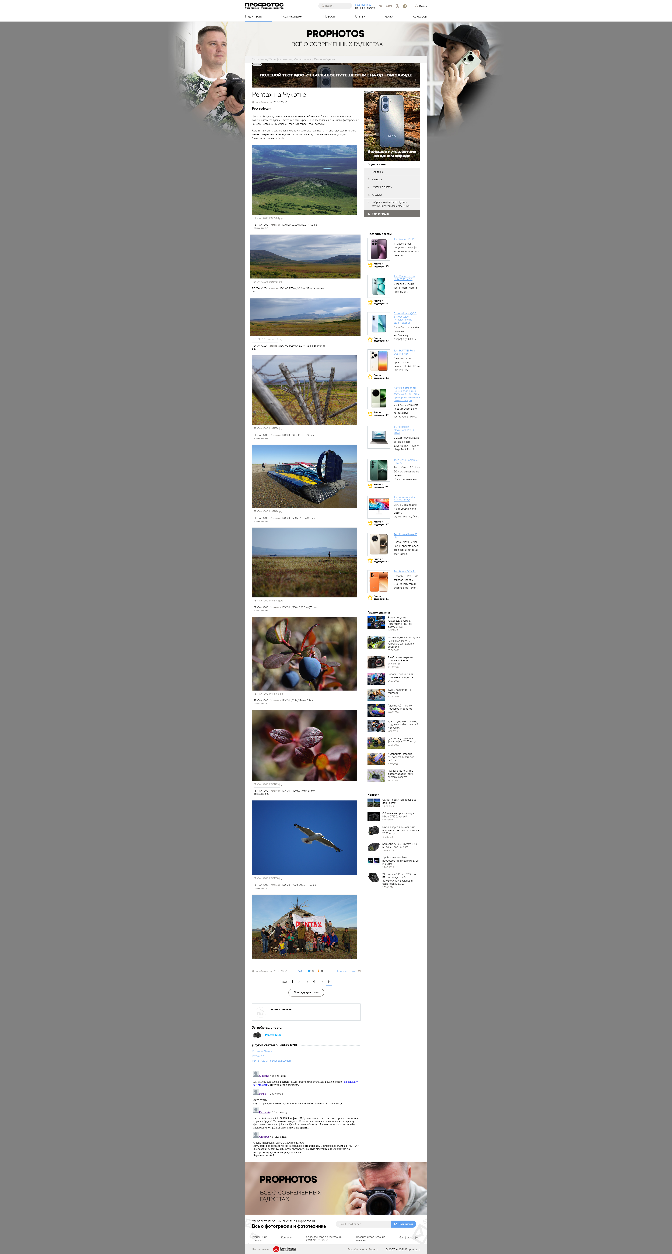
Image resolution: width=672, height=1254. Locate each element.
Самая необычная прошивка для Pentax (399, 801)
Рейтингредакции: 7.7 (381, 302)
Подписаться (406, 1223)
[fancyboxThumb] (304, 180)
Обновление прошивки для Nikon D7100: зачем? (398, 815)
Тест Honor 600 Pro (405, 571)
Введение (378, 172)
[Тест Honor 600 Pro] (379, 581)
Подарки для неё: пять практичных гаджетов (401, 675)
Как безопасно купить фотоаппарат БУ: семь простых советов (401, 774)
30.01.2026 (393, 667)
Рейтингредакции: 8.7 (381, 523)
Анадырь (377, 194)
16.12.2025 (393, 731)
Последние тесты (380, 234)
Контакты (286, 1237)
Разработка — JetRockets (363, 1249)
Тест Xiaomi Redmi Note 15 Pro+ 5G (404, 277)
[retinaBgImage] (376, 622)
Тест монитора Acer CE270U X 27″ (405, 498)
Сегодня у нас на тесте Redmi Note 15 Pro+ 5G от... (406, 288)
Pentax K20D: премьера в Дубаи (271, 1061)
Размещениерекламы (259, 1239)
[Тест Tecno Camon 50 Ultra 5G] (379, 470)
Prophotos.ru (412, 1249)
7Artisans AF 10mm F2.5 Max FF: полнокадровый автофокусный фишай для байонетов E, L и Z (399, 879)
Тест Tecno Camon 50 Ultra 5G (406, 461)
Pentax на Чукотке (262, 1051)
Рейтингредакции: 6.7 (381, 560)
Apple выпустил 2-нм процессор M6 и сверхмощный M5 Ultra (400, 861)
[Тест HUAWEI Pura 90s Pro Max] (379, 360)
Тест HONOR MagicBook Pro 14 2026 (404, 430)
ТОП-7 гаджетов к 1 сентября (399, 691)
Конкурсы (420, 16)
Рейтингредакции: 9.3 (381, 265)
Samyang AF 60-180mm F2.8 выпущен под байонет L (399, 845)
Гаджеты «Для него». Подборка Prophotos (400, 707)
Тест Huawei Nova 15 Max (405, 536)
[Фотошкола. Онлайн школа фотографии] (284, 1249)
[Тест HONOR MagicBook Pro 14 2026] (379, 437)
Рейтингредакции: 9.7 (381, 414)
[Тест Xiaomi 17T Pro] (379, 249)
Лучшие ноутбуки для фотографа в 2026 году (402, 739)
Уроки (389, 16)
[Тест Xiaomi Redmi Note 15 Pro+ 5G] (379, 286)
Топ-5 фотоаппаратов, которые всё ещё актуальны (401, 661)
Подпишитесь (363, 4)
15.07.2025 (393, 630)
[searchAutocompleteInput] (336, 5)
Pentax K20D (273, 1035)
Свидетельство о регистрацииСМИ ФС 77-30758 (324, 1239)
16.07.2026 (393, 763)
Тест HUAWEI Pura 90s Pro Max (404, 352)
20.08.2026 (393, 696)
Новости (329, 16)
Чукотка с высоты (382, 187)
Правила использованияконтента (370, 1239)
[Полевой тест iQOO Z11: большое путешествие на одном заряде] (379, 323)
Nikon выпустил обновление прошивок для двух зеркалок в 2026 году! (400, 830)
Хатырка (377, 179)
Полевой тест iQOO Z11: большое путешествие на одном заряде (405, 318)
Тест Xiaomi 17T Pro (405, 239)
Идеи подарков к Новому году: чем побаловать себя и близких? (403, 724)
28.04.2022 (393, 780)
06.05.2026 (393, 744)
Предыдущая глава (306, 992)
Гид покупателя (292, 16)
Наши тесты (253, 16)
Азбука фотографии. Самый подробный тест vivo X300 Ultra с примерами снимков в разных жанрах (407, 394)
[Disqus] (306, 1113)
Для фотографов (409, 1237)
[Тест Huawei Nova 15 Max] (379, 544)
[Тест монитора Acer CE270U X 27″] (379, 507)
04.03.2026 (393, 680)
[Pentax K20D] (257, 1035)
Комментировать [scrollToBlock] (347, 971)
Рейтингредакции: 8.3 (381, 339)
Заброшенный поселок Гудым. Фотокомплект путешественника (391, 204)
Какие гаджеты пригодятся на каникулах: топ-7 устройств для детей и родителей (404, 642)
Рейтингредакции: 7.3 (381, 486)
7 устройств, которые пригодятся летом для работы (401, 757)
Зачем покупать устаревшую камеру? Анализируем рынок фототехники (400, 622)
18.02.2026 (393, 712)
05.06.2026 (393, 650)
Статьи (360, 16)
